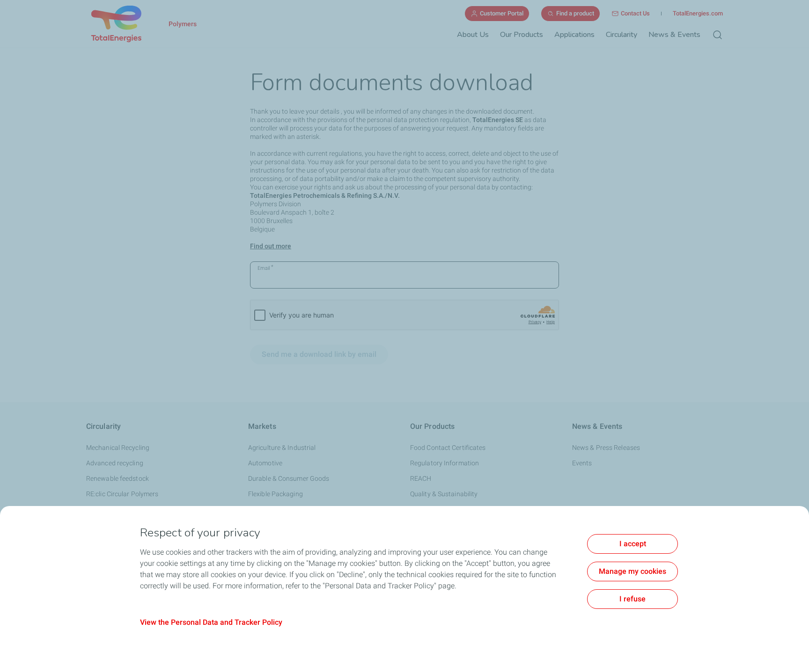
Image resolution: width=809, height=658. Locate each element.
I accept (632, 543)
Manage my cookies (632, 571)
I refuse (632, 598)
